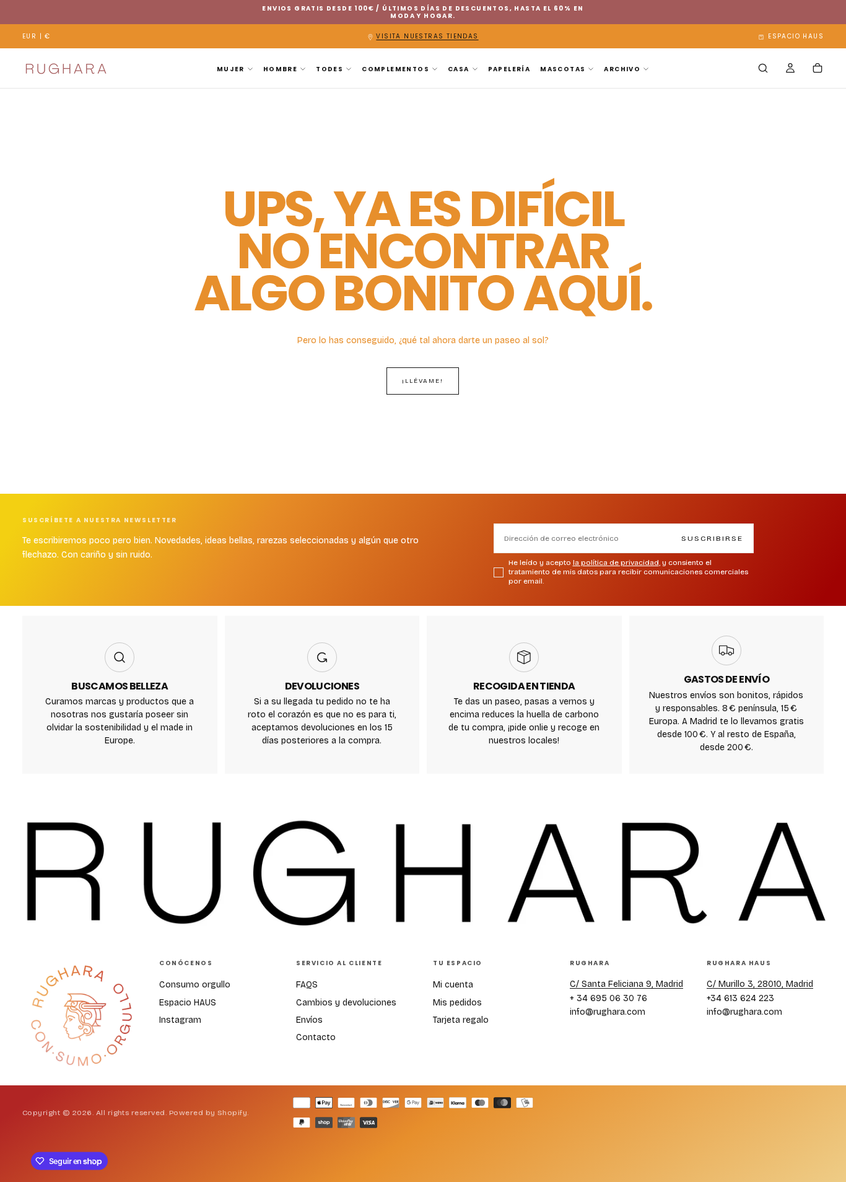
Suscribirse (712, 538)
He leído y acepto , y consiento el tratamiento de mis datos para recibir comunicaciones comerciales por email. (628, 571)
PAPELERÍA (509, 69)
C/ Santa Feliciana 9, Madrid (626, 984)
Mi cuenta (453, 984)
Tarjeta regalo (461, 1020)
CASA (458, 69)
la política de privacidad (616, 562)
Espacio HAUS (187, 1002)
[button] (36, 37)
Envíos (309, 1020)
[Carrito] (817, 69)
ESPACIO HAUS (796, 36)
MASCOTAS (562, 69)
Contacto (316, 1037)
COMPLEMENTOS (395, 69)
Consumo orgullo (194, 984)
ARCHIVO (622, 69)
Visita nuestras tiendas (427, 36)
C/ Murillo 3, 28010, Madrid (760, 984)
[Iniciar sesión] (790, 69)
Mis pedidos (457, 1002)
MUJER (231, 69)
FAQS (307, 984)
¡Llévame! (422, 381)
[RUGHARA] (80, 1016)
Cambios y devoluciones (346, 1002)
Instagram (180, 1020)
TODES (329, 69)
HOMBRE (280, 69)
